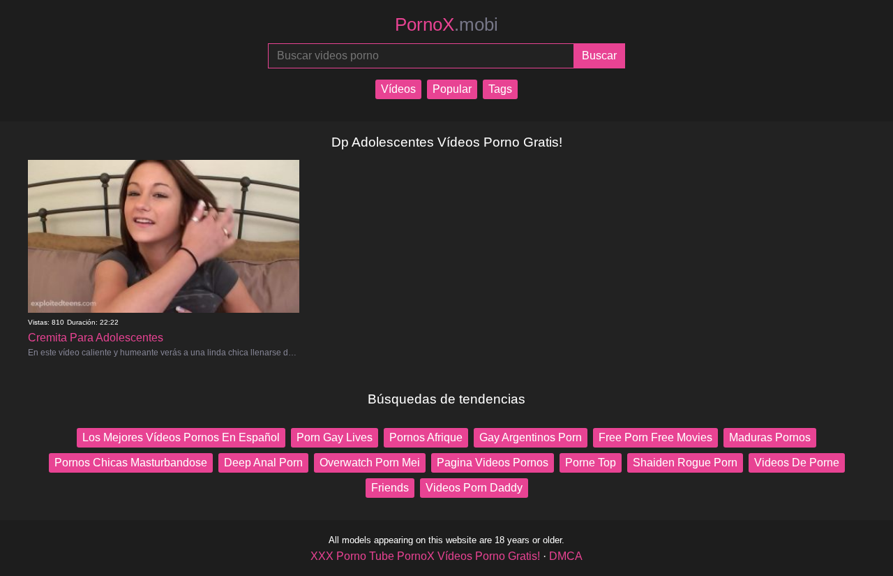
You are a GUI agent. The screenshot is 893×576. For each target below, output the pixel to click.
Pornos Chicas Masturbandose (130, 462)
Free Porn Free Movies (655, 437)
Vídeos (398, 89)
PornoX (446, 24)
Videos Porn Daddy (474, 488)
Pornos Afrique (426, 437)
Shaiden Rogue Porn (685, 462)
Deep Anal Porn (263, 462)
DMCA (566, 556)
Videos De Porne (796, 462)
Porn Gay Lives (335, 437)
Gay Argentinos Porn (530, 437)
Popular (452, 89)
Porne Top (590, 462)
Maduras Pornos (770, 437)
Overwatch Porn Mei (370, 462)
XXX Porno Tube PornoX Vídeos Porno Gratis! (425, 556)
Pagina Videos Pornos (492, 462)
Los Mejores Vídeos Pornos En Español (181, 437)
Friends (390, 488)
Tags (500, 89)
